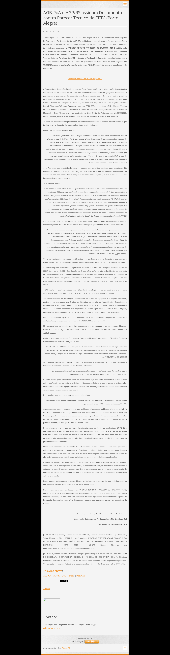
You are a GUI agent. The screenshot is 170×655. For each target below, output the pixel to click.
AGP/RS (56, 575)
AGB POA (47, 575)
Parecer (71, 575)
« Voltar (46, 588)
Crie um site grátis (77, 642)
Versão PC (66, 648)
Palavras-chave (52, 571)
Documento (81, 575)
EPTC (64, 575)
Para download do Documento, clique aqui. (85, 79)
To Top (125, 648)
